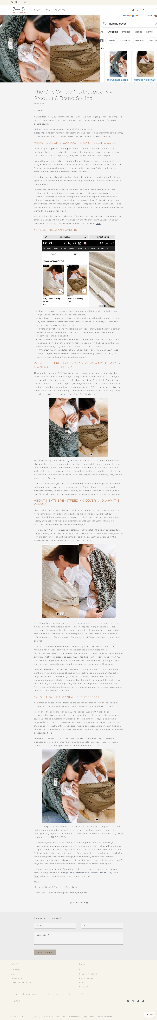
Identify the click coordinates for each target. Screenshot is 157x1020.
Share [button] (39, 110)
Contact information (104, 1017)
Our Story (15, 969)
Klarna (82, 982)
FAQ (81, 969)
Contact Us (84, 987)
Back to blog (80, 902)
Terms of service (74, 1017)
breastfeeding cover (46, 133)
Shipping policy (89, 1017)
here (98, 223)
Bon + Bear (21, 1017)
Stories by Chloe (67, 460)
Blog (13, 974)
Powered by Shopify (33, 1017)
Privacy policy (61, 1017)
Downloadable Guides (21, 982)
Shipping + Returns (88, 974)
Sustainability (17, 978)
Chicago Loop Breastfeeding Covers (78, 873)
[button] (38, 9)
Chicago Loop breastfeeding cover (56, 148)
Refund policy (48, 1017)
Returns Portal (86, 978)
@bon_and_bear (78, 893)
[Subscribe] (52, 1001)
